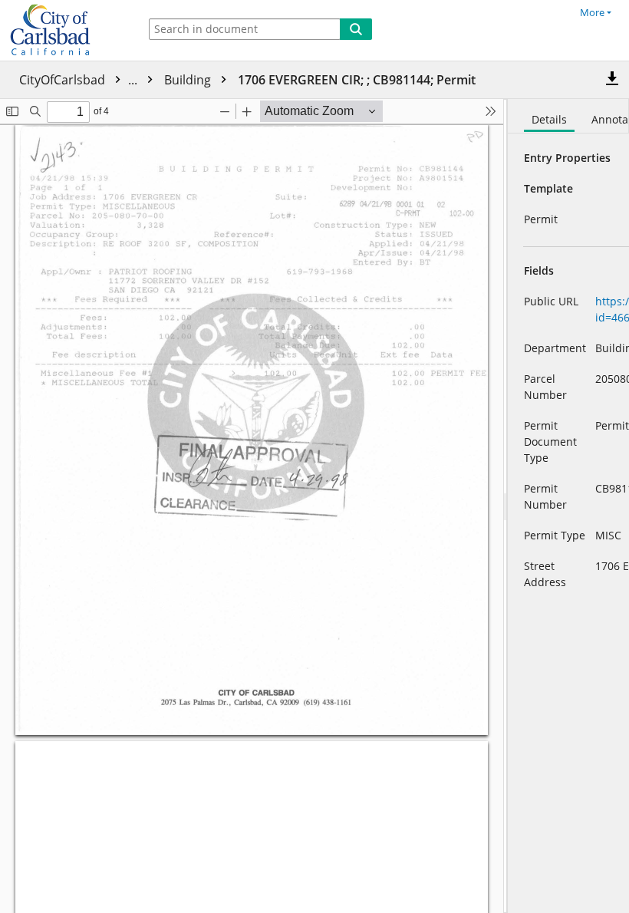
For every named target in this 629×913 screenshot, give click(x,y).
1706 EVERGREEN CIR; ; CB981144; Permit (357, 79)
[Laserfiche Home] (65, 30)
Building (189, 79)
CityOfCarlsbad (79, 79)
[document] (568, 506)
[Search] (356, 29)
